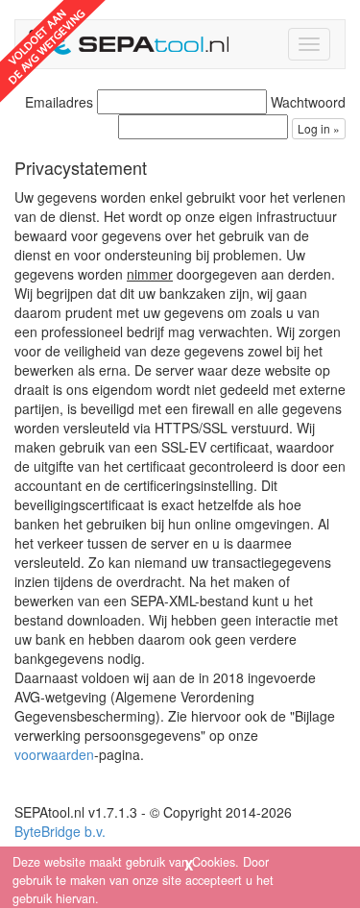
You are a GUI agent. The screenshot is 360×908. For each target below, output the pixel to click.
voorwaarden (54, 754)
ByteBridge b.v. (60, 831)
